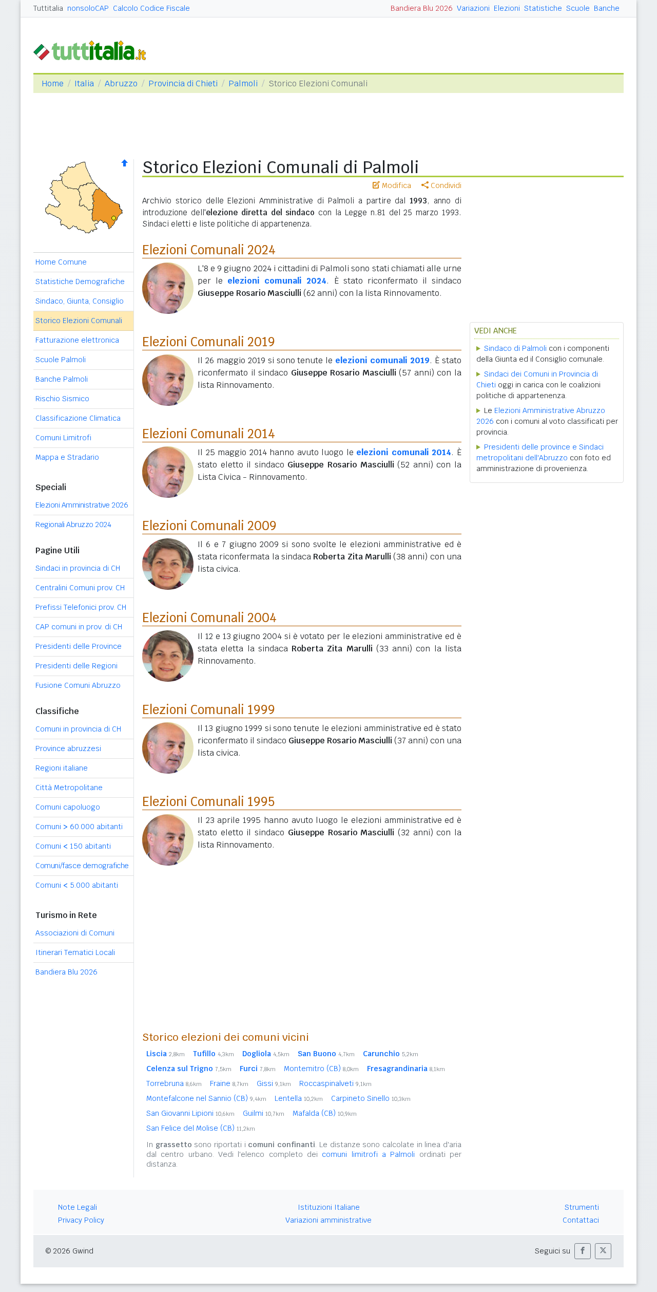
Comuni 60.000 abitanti (79, 826)
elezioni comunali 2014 (403, 452)
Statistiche (543, 8)
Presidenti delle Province (78, 646)
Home (53, 83)
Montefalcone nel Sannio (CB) (206, 1098)
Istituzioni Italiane (329, 1207)
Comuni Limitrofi (63, 437)
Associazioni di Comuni (74, 933)
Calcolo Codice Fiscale (151, 8)
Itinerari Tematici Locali (75, 952)
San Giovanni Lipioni (190, 1113)
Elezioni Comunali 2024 (209, 250)
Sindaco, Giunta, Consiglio (79, 301)
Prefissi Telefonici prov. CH (80, 607)
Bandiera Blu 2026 (422, 8)
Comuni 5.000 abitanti (76, 885)
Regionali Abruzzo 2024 (73, 524)
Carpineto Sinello (371, 1098)
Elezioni (507, 8)
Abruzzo (121, 83)
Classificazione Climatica (78, 418)
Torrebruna (174, 1083)
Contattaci (581, 1220)
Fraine (229, 1083)
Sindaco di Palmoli (515, 348)
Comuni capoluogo (67, 807)
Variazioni (473, 8)
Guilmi (263, 1113)
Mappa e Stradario (67, 457)
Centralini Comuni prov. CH (80, 587)
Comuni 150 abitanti (73, 846)
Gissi (274, 1083)
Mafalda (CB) (325, 1113)
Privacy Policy (81, 1220)
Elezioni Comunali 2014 (208, 434)
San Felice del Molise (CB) (200, 1128)
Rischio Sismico (62, 398)
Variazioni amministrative (328, 1220)
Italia (84, 83)
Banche (607, 8)
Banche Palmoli (61, 379)
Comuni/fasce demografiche (82, 865)
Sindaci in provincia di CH (77, 568)
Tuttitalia (48, 8)
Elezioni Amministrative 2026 (81, 505)
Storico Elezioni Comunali (78, 320)
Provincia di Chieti (183, 83)
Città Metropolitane (69, 787)
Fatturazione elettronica (77, 340)
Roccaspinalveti (335, 1083)
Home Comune (61, 262)
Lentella (299, 1098)
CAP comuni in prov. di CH (78, 626)
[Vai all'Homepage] (93, 49)
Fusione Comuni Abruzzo (78, 685)
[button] (582, 1251)
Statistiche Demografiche (80, 281)
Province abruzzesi (68, 748)
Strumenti (582, 1207)
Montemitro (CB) (321, 1068)
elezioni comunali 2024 (276, 280)
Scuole (578, 8)
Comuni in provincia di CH (78, 729)
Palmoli (243, 83)
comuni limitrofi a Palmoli (368, 1154)
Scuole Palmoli (60, 359)
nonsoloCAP (88, 8)
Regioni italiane (61, 768)
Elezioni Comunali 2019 (208, 342)
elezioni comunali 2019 (382, 360)
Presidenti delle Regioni (76, 665)
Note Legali (77, 1207)
